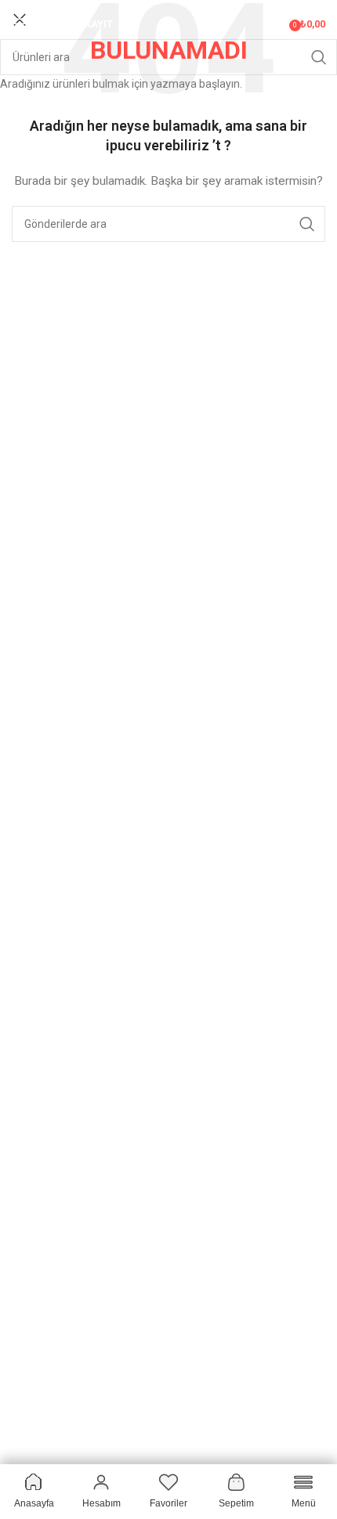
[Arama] (278, 23)
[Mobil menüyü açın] (19, 23)
